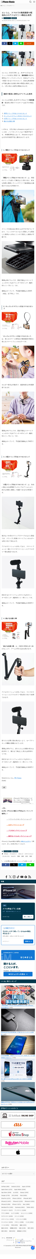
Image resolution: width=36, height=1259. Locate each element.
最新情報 (14, 18)
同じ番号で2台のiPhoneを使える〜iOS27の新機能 (16, 1079)
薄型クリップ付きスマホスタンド (15, 113)
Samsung (20, 1207)
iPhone (6, 854)
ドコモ (29, 1222)
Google (5, 1195)
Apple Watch (20, 1189)
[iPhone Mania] (8, 2)
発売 (26, 856)
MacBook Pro (7, 1207)
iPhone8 (28, 1198)
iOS (15, 1195)
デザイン (19, 1222)
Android (15, 1186)
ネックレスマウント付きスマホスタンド (18, 116)
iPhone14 (29, 1201)
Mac (26, 1204)
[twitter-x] (10, 877)
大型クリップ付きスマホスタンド (15, 118)
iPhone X (16, 1204)
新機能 (13, 1228)
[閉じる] (33, 1239)
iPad (23, 1195)
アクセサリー (7, 18)
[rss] (29, 877)
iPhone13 (18, 1201)
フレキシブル (5, 856)
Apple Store (6, 1189)
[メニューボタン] (34, 2)
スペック (19, 1216)
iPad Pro (6, 1198)
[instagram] (14, 877)
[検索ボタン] (30, 2)
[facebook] (6, 877)
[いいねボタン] (4, 787)
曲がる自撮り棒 (9, 121)
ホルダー (13, 856)
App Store (6, 1192)
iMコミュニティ (26, 841)
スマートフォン (29, 854)
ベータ (5, 1225)
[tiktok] (18, 877)
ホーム (3, 1237)
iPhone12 (6, 1201)
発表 (31, 856)
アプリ (5, 1213)
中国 (14, 1225)
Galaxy (24, 1192)
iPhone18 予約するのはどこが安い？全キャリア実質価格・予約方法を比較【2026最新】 (23, 800)
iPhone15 (5, 1204)
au (15, 1192)
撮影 (23, 856)
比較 (22, 1228)
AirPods (5, 1186)
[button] (4, 43)
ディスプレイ (7, 1222)
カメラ (15, 1213)
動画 (19, 856)
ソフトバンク (21, 1219)
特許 (31, 1228)
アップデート (20, 1210)
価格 (23, 1225)
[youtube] (22, 877)
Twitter (30, 1207)
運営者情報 (9, 1237)
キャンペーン (26, 1213)
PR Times (17, 778)
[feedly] (25, 877)
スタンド (21, 854)
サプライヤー (7, 1216)
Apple (26, 1186)
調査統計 (21, 1231)
